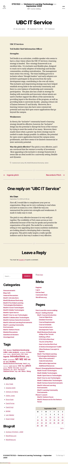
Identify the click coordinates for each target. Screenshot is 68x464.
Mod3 (25, 363)
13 (62, 417)
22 (42, 423)
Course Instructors (45, 327)
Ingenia (6, 357)
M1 (17, 359)
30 (46, 425)
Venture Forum (8, 371)
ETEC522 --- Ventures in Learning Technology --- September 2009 (34, 5)
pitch (28, 365)
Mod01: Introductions (11, 298)
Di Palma (28, 352)
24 (50, 423)
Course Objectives (45, 317)
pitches (5, 368)
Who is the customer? (47, 358)
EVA (22, 354)
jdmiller (8, 411)
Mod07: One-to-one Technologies (15, 315)
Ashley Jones (10, 396)
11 (54, 417)
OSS (19, 366)
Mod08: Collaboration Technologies (16, 317)
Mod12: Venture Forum (11, 330)
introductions (17, 356)
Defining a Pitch (44, 337)
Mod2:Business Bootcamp (46, 332)
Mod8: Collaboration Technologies (49, 380)
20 (62, 420)
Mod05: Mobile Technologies (13, 310)
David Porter (10, 403)
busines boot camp (18, 163)
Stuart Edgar (10, 419)
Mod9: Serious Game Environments (50, 383)
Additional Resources (46, 366)
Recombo (16, 368)
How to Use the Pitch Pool (48, 344)
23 (46, 423)
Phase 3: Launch (41, 395)
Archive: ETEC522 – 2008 (14, 432)
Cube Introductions (46, 361)
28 (38, 425)
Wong (29, 371)
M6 (29, 359)
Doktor (9, 354)
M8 (4, 361)
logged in (22, 260)
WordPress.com (11, 436)
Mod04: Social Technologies (13, 307)
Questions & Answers (11, 334)
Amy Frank (9, 384)
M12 (7, 362)
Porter (10, 368)
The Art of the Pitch (46, 342)
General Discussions (10, 295)
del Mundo (22, 352)
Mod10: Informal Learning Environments (17, 322)
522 (4, 350)
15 (42, 420)
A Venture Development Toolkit (50, 347)
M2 (25, 163)
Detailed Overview (45, 320)
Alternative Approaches (47, 363)
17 (50, 420)
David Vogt (9, 407)
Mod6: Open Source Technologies (49, 375)
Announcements (9, 290)
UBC (11, 369)
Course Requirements (47, 322)
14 (37, 420)
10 (50, 417)
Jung (27, 357)
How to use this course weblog (46, 310)
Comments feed (41, 295)
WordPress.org (11, 440)
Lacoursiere (11, 359)
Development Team (46, 330)
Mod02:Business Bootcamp (35, 163)
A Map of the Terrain (46, 334)
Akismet (9, 462)
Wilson (23, 371)
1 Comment (50, 29)
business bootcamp (21, 350)
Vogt (16, 371)
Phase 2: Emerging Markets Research (49, 368)
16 (46, 420)
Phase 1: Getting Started (44, 313)
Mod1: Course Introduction (46, 315)
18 (54, 420)
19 (58, 420)
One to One (5, 366)
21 (37, 423)
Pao (23, 366)
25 (54, 423)
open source (13, 366)
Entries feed (40, 292)
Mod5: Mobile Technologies (47, 373)
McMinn (12, 362)
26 (58, 423)
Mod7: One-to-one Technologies (48, 378)
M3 (25, 359)
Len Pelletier (10, 415)
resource (6, 369)
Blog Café (6, 293)
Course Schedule (45, 325)
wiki (19, 371)
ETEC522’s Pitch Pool (46, 339)
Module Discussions (10, 332)
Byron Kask (9, 399)
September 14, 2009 (36, 29)
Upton (46, 163)
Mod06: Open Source (11, 312)
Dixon (4, 354)
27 (62, 423)
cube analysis (13, 352)
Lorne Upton (21, 29)
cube (5, 352)
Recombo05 (23, 368)
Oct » (62, 428)
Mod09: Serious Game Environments (16, 320)
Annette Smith (10, 388)
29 (42, 425)
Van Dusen (21, 369)
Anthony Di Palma (12, 392)
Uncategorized (8, 337)
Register (39, 287)
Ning (29, 363)
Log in (38, 290)
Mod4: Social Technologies (47, 370)
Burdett (9, 350)
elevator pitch (16, 354)
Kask (5, 359)
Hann (26, 354)
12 (58, 417)
